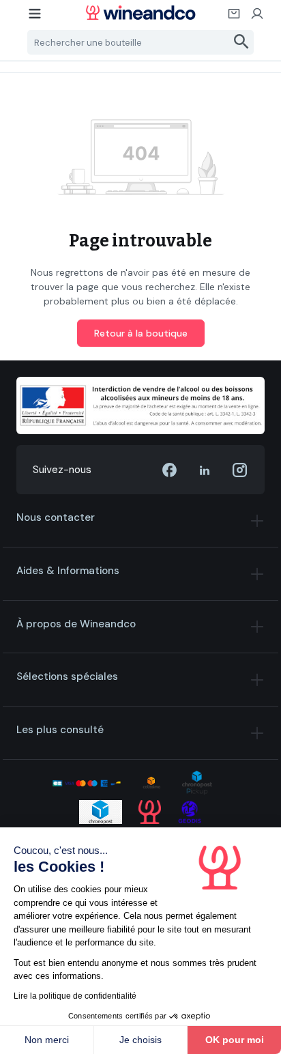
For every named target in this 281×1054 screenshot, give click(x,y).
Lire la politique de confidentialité (75, 996)
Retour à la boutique (141, 333)
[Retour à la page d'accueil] (140, 12)
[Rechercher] (242, 42)
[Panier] (234, 17)
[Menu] (35, 17)
